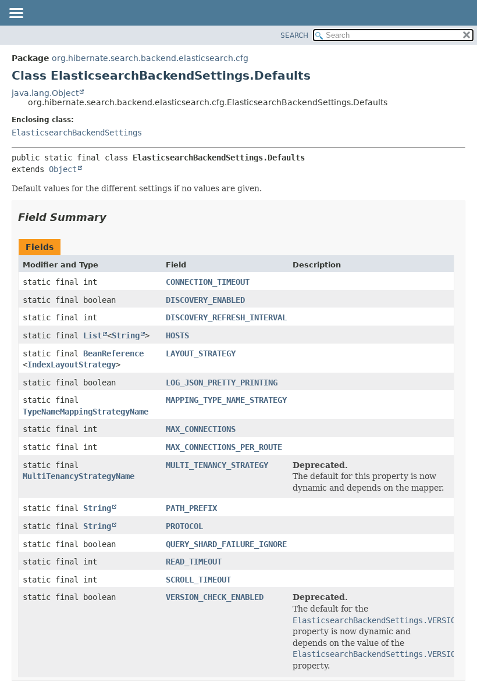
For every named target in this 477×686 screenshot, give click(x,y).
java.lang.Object (45, 93)
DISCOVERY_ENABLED (205, 300)
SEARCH (294, 35)
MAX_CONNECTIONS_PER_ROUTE (224, 447)
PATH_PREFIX (191, 508)
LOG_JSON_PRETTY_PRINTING (221, 382)
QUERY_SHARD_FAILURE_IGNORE (226, 544)
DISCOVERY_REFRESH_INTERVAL (226, 317)
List (92, 335)
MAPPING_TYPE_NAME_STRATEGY (226, 400)
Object (63, 169)
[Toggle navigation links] (16, 14)
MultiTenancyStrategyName (78, 476)
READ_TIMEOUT (194, 561)
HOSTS (177, 335)
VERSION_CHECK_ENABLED (215, 597)
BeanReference (113, 353)
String (126, 335)
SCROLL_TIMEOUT (198, 579)
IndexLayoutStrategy (71, 364)
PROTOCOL (184, 526)
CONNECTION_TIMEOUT (208, 282)
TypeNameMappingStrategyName (85, 411)
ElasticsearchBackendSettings (77, 132)
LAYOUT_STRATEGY (201, 353)
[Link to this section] (114, 217)
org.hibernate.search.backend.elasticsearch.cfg (150, 58)
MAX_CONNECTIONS (201, 429)
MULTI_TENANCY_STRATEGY (217, 465)
